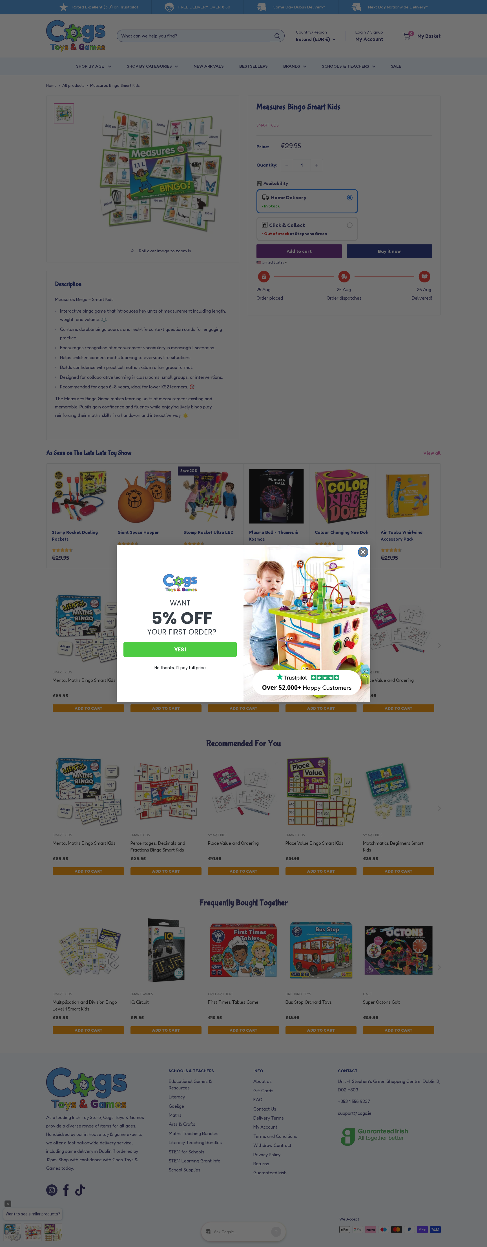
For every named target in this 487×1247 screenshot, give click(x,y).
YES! (180, 649)
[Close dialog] (363, 552)
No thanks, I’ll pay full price (180, 668)
